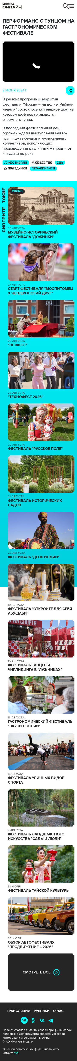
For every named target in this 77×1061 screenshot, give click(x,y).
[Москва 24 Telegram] (51, 1020)
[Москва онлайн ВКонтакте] (25, 1020)
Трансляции (18, 1011)
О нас (58, 1011)
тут (16, 1053)
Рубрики (42, 1011)
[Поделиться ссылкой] (70, 90)
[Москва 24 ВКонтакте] (42, 1020)
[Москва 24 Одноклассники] (34, 1020)
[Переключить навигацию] (68, 6)
